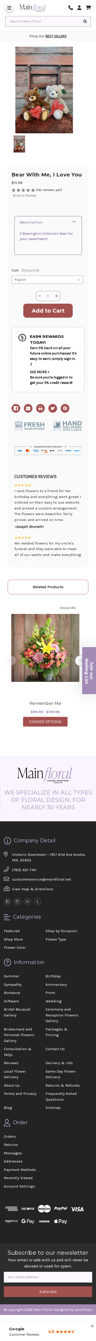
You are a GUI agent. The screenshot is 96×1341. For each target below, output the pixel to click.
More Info (69, 608)
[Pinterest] (65, 408)
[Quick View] (73, 607)
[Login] (81, 8)
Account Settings (19, 1186)
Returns (11, 1144)
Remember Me (45, 703)
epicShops (83, 1310)
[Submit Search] (85, 21)
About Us (12, 1085)
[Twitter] (52, 408)
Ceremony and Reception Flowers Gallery (62, 1015)
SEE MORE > (39, 372)
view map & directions (32, 889)
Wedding (54, 1001)
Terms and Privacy (20, 1093)
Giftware (11, 1001)
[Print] (40, 408)
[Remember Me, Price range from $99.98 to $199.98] (45, 648)
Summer (11, 976)
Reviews (11, 1063)
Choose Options (48, 721)
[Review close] (92, 1326)
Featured (12, 931)
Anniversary (56, 984)
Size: (25, 270)
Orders (10, 1136)
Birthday (53, 976)
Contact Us (55, 1049)
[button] (89, 670)
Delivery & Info (59, 1063)
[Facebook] (16, 408)
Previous (10, 660)
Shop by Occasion (61, 931)
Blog (8, 1107)
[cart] (88, 8)
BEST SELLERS (56, 36)
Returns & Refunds (63, 1085)
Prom (50, 992)
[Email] (28, 408)
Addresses (13, 1161)
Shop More (13, 939)
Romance (12, 992)
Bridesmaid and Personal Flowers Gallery (19, 1035)
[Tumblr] (37, 901)
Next (80, 660)
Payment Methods (20, 1169)
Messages (13, 1153)
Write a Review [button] (24, 195)
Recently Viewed (18, 1178)
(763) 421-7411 (24, 870)
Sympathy (13, 984)
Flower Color (15, 947)
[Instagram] (17, 901)
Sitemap (53, 1107)
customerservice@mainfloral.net (41, 879)
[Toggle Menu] (9, 8)
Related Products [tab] (48, 587)
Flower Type (56, 939)
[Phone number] (72, 8)
